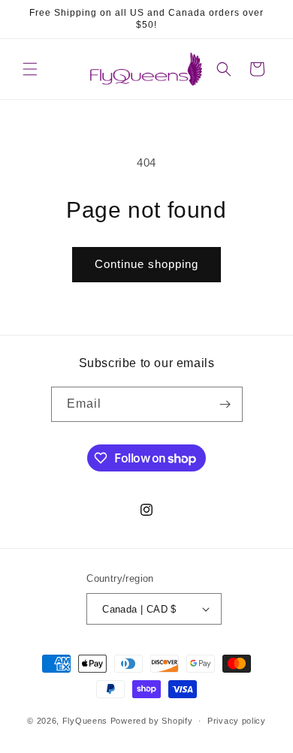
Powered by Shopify (151, 720)
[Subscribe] (225, 404)
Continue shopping (146, 264)
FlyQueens (84, 720)
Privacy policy (236, 720)
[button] (30, 69)
